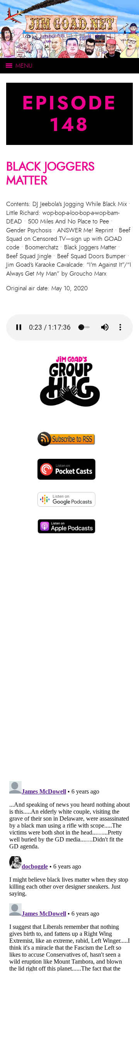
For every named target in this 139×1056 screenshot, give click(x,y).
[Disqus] (69, 668)
